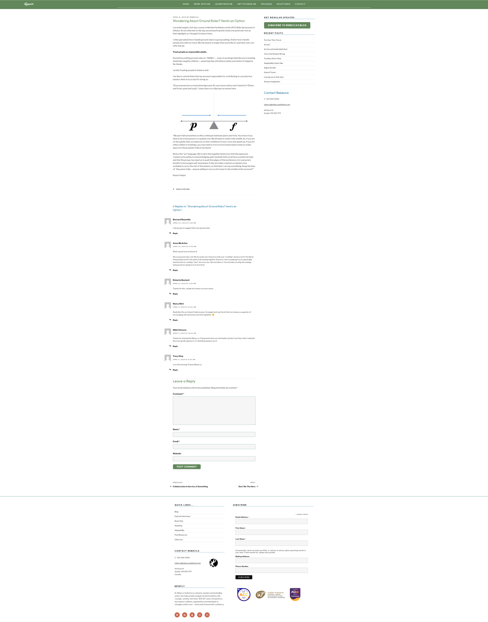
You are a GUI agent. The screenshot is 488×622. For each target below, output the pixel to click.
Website (177, 453)
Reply (175, 233)
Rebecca (194, 17)
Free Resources (181, 535)
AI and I (267, 44)
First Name (240, 528)
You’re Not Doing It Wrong (274, 54)
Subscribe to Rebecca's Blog (287, 25)
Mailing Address (242, 556)
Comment (178, 394)
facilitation (183, 189)
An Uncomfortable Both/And (275, 49)
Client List (179, 539)
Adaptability (179, 530)
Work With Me (202, 4)
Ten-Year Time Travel (272, 40)
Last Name (240, 539)
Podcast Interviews (182, 516)
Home (186, 4)
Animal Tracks (270, 72)
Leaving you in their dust (274, 77)
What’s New (283, 4)
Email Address (242, 517)
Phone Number (241, 566)
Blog (176, 512)
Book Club (179, 521)
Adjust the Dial (270, 68)
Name (176, 429)
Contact (300, 4)
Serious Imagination (272, 82)
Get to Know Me (246, 4)
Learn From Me (224, 4)
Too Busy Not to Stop (272, 58)
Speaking (266, 4)
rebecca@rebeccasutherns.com (277, 104)
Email (176, 441)
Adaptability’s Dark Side (273, 63)
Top (482, 616)
